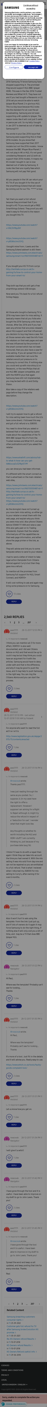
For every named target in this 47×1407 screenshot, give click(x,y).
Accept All (33, 68)
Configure (14, 68)
